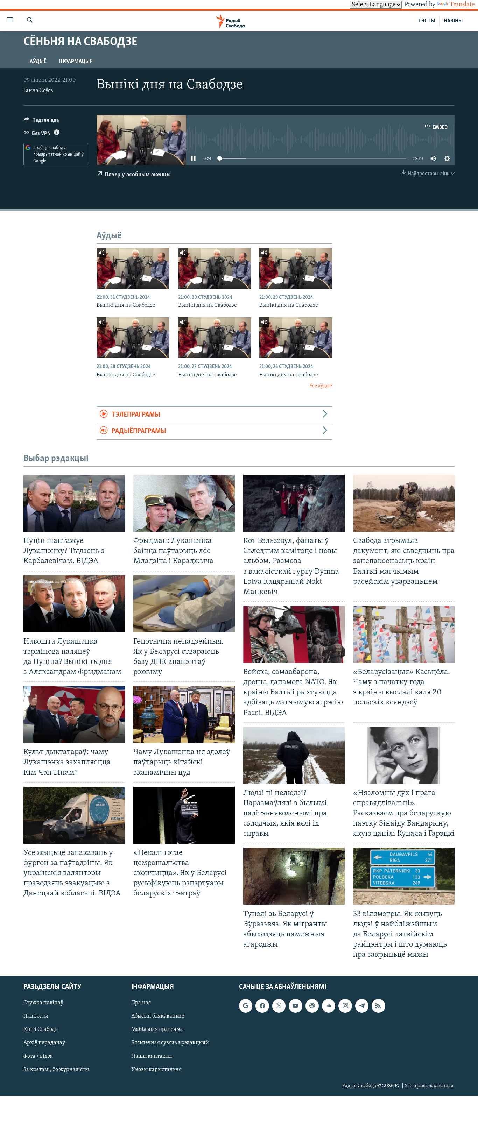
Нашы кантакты (151, 1056)
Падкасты (35, 1016)
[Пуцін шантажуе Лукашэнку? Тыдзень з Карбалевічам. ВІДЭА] (74, 503)
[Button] (41, 121)
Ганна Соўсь (38, 90)
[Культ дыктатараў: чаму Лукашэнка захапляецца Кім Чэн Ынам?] (74, 714)
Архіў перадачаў (44, 1043)
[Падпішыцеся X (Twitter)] (279, 1006)
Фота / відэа (38, 1056)
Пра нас (141, 1003)
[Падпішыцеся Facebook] (262, 1006)
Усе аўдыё (320, 386)
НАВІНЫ (453, 21)
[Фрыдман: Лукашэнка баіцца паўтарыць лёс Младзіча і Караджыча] (184, 503)
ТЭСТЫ (426, 21)
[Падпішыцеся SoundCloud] (328, 1006)
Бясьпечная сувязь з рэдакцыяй (170, 1043)
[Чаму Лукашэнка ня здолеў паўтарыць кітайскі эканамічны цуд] (184, 714)
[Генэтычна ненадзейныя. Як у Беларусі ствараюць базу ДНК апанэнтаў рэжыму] (184, 603)
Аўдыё (38, 61)
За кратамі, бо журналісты (56, 1069)
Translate (462, 5)
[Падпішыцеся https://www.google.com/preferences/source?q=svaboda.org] (245, 1006)
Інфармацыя (76, 61)
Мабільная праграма (157, 1030)
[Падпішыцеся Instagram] (345, 1006)
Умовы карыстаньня (156, 1069)
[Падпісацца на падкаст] (312, 1006)
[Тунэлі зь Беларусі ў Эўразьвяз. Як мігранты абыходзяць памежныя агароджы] (294, 876)
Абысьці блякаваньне (157, 1016)
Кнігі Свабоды (41, 1030)
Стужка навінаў (43, 1003)
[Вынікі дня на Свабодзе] (133, 268)
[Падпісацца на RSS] (378, 1006)
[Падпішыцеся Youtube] (295, 1006)
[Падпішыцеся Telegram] (361, 1006)
